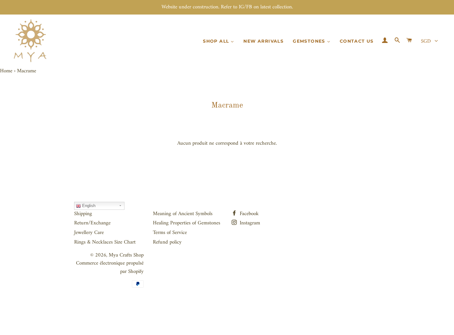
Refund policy (167, 242)
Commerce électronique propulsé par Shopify (110, 267)
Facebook (248, 213)
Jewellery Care (89, 232)
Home (6, 71)
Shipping (83, 213)
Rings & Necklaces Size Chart (105, 242)
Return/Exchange (92, 223)
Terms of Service (170, 232)
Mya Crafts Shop (126, 255)
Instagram (249, 223)
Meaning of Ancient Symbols (182, 213)
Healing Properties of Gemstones (186, 223)
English (88, 205)
